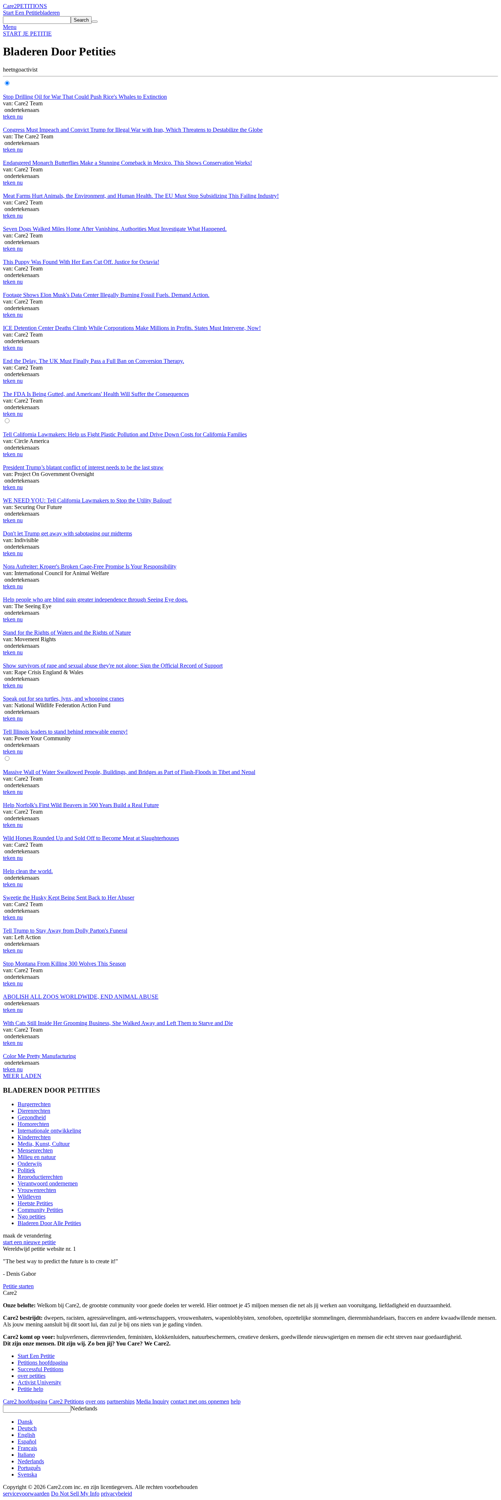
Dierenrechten (34, 1111)
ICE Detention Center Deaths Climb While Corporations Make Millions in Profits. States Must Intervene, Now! (132, 328)
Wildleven (29, 1197)
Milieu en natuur (37, 1157)
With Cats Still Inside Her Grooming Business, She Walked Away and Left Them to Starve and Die (118, 1023)
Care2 (10, 6)
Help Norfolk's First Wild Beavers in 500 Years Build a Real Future (81, 805)
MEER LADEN (22, 1076)
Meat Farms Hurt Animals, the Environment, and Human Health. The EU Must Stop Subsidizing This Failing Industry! (141, 196)
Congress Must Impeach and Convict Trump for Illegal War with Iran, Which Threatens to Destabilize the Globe (133, 130)
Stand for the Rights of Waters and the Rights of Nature (67, 632)
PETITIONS (32, 6)
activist (29, 69)
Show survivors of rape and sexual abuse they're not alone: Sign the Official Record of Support (113, 665)
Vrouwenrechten (37, 1190)
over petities (31, 1376)
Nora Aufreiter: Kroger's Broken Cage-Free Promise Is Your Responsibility (89, 566)
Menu (10, 27)
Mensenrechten (35, 1150)
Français (27, 1448)
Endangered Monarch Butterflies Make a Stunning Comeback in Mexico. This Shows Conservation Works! (127, 163)
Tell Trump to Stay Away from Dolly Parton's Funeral (65, 930)
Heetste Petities (35, 1203)
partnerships (121, 1401)
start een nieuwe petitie (29, 1242)
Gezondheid (32, 1117)
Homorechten (33, 1124)
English (26, 1435)
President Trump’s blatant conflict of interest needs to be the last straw (83, 467)
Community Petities (40, 1210)
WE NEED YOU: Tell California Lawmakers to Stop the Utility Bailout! (87, 500)
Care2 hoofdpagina (25, 1401)
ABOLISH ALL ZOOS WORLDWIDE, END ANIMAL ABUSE (80, 997)
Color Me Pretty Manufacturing (39, 1056)
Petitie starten (18, 1286)
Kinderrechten (34, 1137)
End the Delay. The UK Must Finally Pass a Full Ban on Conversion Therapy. (93, 361)
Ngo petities (31, 1216)
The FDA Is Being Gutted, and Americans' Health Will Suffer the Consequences (96, 394)
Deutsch (27, 1428)
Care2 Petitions (66, 1401)
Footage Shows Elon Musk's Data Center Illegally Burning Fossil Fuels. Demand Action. (106, 295)
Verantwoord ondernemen (48, 1183)
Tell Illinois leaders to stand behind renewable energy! (65, 732)
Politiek (26, 1170)
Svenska (27, 1474)
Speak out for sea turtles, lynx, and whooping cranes (63, 698)
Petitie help (30, 1389)
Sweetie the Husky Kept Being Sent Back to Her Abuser (68, 897)
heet (7, 69)
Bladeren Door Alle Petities (49, 1223)
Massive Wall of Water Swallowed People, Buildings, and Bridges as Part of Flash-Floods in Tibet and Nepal (129, 772)
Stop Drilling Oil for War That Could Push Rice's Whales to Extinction (85, 97)
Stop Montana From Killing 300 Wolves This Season (64, 963)
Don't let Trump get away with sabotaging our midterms (67, 533)
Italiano (26, 1455)
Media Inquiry (152, 1401)
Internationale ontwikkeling (49, 1130)
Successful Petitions (40, 1369)
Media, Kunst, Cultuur (44, 1144)
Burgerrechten (34, 1104)
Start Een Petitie (21, 13)
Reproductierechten (40, 1177)
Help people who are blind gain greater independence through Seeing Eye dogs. (95, 599)
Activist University (39, 1382)
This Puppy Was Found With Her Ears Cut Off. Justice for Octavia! (81, 262)
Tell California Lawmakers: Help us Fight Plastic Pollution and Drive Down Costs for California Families (125, 434)
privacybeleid (116, 1493)
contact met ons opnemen (200, 1401)
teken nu (13, 116)
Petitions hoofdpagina (43, 1362)
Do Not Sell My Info (75, 1493)
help (236, 1401)
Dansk (25, 1422)
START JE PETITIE (27, 33)
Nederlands (84, 1408)
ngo (16, 69)
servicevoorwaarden (26, 1493)
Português (29, 1468)
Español (27, 1441)
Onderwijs (30, 1164)
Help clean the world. (28, 871)
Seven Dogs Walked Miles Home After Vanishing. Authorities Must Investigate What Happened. (115, 229)
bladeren (50, 13)
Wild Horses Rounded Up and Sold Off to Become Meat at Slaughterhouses (91, 838)
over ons (95, 1401)
